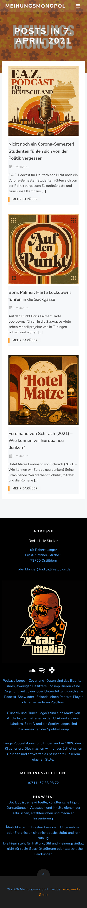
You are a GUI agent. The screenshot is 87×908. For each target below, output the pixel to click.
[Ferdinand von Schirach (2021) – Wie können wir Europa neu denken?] (43, 389)
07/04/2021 (21, 167)
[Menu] (78, 5)
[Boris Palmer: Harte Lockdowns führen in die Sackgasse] (43, 248)
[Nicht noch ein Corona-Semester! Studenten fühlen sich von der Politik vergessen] (43, 100)
